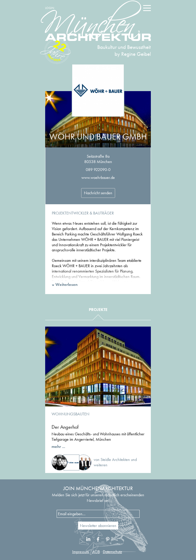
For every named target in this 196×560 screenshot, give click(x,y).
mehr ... (58, 446)
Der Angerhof (65, 427)
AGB (96, 551)
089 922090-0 (98, 169)
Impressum (80, 551)
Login (49, 8)
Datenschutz (112, 551)
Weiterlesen (66, 284)
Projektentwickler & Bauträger (83, 213)
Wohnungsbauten (70, 414)
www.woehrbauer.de (98, 177)
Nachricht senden (98, 193)
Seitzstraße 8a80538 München (98, 159)
